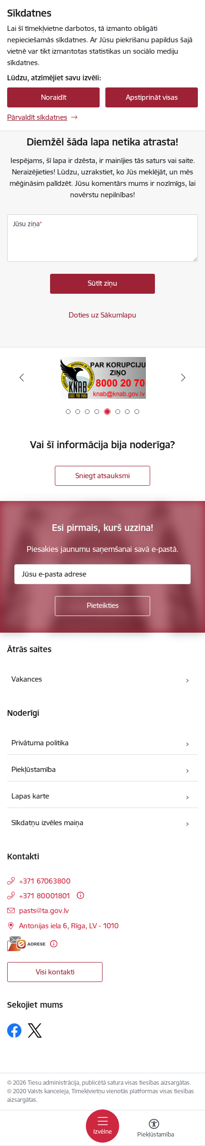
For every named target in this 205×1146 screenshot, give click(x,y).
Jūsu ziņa (26, 224)
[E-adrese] (26, 944)
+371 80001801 (45, 895)
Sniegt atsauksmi (102, 475)
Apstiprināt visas (152, 97)
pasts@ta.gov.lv (44, 910)
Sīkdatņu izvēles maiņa (47, 822)
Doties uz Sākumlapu (102, 314)
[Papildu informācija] (80, 895)
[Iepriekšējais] (22, 377)
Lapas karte (30, 795)
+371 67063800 (45, 881)
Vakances (26, 679)
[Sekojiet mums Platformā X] (35, 1030)
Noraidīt (53, 97)
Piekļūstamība (33, 769)
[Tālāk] (183, 377)
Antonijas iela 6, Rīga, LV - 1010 (69, 925)
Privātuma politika (40, 742)
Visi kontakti (55, 971)
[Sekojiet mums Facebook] (14, 1030)
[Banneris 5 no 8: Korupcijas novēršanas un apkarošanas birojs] (102, 377)
